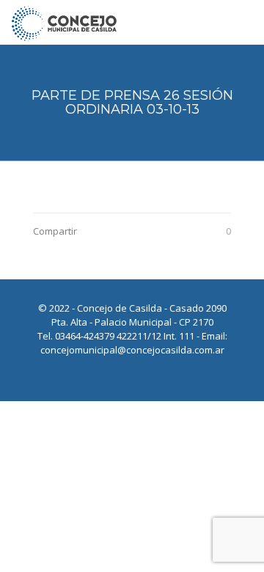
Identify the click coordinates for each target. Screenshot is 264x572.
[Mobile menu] (244, 22)
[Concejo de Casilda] (64, 22)
